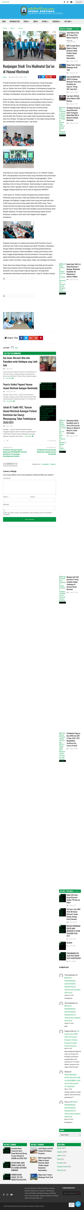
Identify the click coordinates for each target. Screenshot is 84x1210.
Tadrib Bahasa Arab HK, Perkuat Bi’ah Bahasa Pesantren (73, 35)
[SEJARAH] (62, 946)
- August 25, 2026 (73, 72)
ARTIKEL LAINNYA (10, 1144)
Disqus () (53, 464)
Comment (7, 478)
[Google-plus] (47, 76)
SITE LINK (67, 21)
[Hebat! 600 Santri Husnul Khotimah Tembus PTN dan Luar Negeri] (62, 898)
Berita (59, 1148)
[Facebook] (64, 2)
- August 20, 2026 (73, 748)
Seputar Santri (62, 1166)
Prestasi (60, 1163)
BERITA (35, 21)
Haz (5, 77)
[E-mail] (51, 76)
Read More (9, 378)
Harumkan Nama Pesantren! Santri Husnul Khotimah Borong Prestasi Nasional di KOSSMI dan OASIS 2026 (19, 1153)
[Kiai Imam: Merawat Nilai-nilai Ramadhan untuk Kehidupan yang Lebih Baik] (48, 363)
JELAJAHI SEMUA (75, 28)
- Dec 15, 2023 (72, 961)
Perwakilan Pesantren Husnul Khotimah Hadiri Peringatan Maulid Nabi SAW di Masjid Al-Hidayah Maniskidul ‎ (73, 114)
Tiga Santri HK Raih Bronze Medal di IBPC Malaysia (73, 98)
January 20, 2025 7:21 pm (16, 77)
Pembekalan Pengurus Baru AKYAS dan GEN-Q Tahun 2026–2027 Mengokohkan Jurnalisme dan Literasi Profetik (73, 739)
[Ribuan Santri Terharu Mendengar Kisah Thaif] (33, 1177)
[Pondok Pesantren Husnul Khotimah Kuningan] (42, 11)
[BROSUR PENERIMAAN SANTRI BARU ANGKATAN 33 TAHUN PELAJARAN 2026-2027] (62, 929)
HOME (4, 21)
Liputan (59, 1152)
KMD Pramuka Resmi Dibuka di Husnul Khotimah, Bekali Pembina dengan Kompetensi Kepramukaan (73, 52)
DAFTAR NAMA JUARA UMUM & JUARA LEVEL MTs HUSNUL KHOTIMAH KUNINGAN (19, 1166)
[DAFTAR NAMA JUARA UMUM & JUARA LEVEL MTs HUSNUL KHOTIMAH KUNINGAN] (6, 1165)
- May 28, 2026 (73, 922)
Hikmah (60, 1170)
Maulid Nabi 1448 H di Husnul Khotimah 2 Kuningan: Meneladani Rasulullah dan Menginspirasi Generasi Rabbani (74, 270)
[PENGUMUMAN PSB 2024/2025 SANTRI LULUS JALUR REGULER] (62, 956)
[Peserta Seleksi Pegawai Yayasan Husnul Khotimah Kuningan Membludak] (48, 390)
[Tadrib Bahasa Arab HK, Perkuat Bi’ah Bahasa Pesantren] (33, 1150)
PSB (58, 1159)
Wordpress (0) (36, 464)
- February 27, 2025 (10, 391)
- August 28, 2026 (71, 41)
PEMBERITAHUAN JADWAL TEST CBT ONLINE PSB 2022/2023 (18, 1177)
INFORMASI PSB (15, 21)
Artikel (59, 1155)
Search (78, 2)
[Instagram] (67, 2)
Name (6, 497)
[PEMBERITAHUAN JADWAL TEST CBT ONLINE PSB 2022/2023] (6, 1177)
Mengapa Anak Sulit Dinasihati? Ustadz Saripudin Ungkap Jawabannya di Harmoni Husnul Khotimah (73, 583)
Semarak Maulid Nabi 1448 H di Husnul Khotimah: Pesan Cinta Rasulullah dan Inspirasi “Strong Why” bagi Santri (74, 83)
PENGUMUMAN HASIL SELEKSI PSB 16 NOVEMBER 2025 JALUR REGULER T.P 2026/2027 (72, 1080)
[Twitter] (43, 76)
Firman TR (69, 40)
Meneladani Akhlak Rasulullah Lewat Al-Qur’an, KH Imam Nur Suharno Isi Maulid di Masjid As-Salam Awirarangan (73, 426)
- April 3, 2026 (9, 368)
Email (33, 497)
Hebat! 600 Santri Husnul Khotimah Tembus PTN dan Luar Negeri (73, 899)
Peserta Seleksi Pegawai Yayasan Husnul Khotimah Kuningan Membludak (20, 386)
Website (6, 504)
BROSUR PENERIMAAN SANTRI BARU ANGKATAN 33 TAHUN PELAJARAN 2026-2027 (73, 931)
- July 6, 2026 (9, 426)
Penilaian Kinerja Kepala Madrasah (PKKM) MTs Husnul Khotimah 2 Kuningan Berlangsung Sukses (15, 453)
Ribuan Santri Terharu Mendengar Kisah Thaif (73, 67)
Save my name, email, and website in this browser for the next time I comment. (27, 513)
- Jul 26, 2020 (72, 945)
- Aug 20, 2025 (72, 938)
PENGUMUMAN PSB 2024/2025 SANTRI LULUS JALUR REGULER (74, 955)
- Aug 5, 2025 (72, 905)
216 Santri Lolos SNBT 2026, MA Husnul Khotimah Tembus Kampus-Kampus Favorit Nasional (74, 914)
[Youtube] (71, 2)
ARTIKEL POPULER (66, 891)
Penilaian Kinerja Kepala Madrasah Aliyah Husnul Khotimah (46, 452)
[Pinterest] (54, 76)
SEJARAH (69, 943)
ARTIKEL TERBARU (37, 1144)
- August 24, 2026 (73, 592)
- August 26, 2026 (73, 61)
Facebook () (45, 464)
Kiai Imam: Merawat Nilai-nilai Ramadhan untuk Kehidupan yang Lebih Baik (20, 361)
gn (67, 938)
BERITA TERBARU (66, 29)
